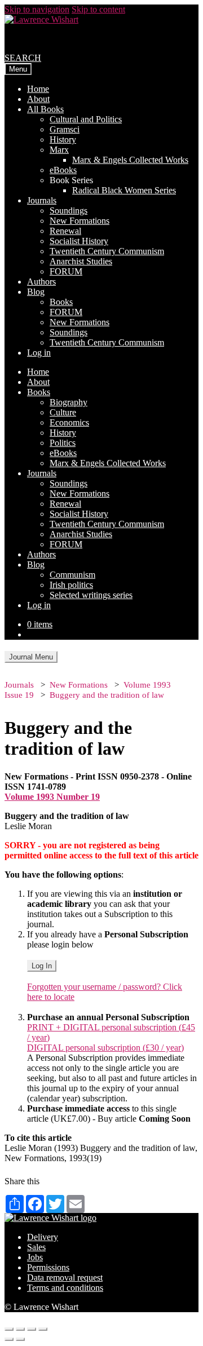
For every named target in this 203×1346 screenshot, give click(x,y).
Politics (63, 443)
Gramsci (65, 129)
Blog (36, 291)
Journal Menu (31, 657)
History (63, 139)
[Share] (20, 1329)
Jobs (35, 1257)
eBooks (63, 170)
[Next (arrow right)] (20, 1339)
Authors (41, 281)
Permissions (48, 1267)
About (38, 99)
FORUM (66, 271)
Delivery (42, 1237)
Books (61, 302)
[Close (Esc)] (9, 1329)
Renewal (65, 231)
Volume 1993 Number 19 (52, 797)
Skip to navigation (37, 9)
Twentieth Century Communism (107, 251)
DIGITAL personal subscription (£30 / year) (105, 1047)
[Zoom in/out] (42, 1329)
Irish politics (71, 585)
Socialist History (79, 241)
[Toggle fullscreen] (31, 1329)
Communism (72, 574)
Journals (41, 200)
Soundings (68, 210)
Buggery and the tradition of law (107, 694)
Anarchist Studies (81, 261)
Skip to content (98, 9)
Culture (63, 412)
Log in (39, 352)
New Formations (79, 220)
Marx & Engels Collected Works (130, 160)
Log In (42, 966)
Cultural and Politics (86, 119)
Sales (36, 1247)
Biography (68, 402)
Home (38, 89)
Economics (69, 422)
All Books (45, 109)
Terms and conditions (65, 1287)
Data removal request (65, 1277)
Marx (59, 149)
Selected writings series (91, 595)
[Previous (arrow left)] (9, 1339)
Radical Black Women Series (124, 190)
